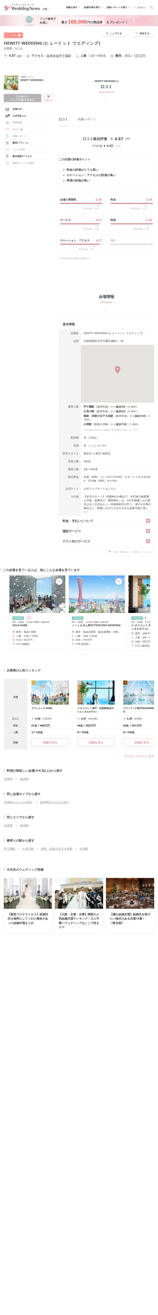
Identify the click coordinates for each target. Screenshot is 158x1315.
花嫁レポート (19, 136)
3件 (19, 56)
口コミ (18, 129)
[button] (79, 654)
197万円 (139, 56)
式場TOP (17, 109)
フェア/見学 (19, 149)
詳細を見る (96, 742)
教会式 (88, 453)
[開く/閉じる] (148, 521)
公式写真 (19, 115)
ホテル (19, 48)
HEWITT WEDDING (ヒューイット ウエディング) (52, 43)
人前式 (97, 453)
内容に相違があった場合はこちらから (132, 551)
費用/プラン (20, 142)
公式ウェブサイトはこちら (100, 488)
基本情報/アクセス (22, 156)
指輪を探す (72, 7)
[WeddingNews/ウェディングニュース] (22, 9)
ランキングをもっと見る (139, 755)
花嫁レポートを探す (117, 7)
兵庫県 (8, 48)
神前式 (106, 453)
